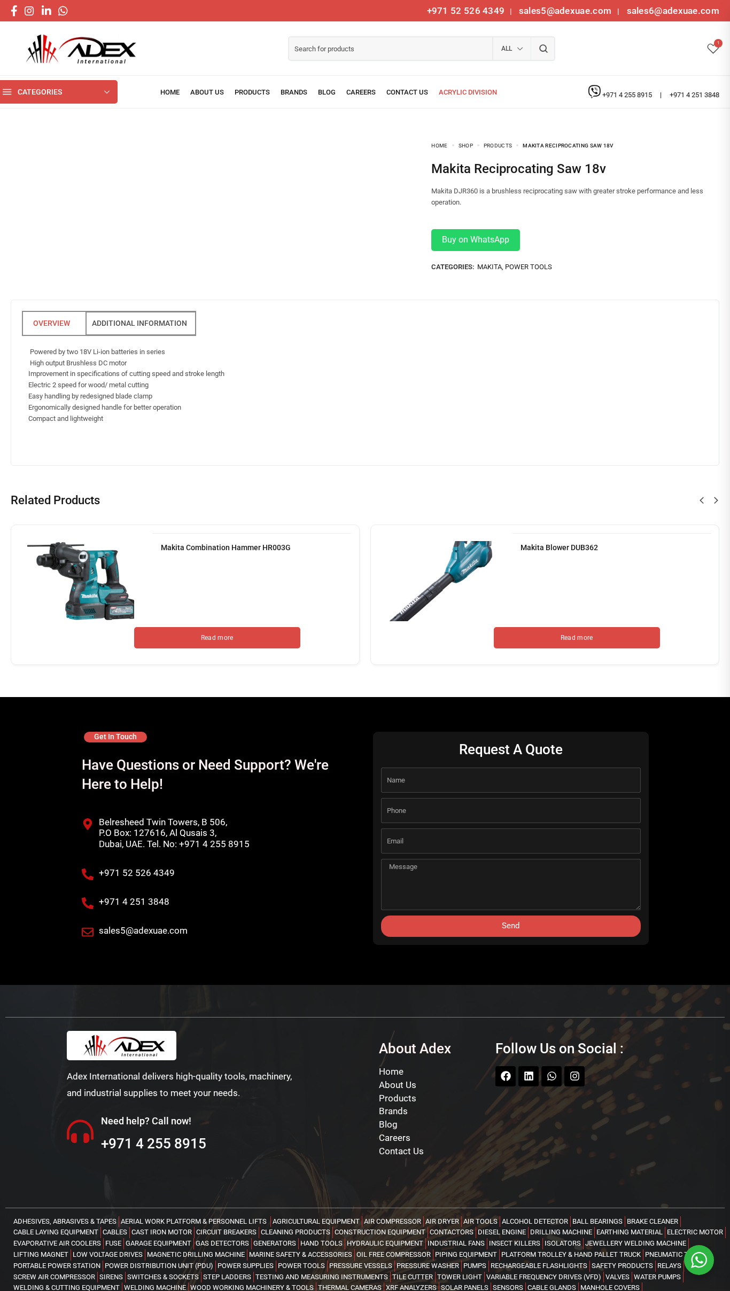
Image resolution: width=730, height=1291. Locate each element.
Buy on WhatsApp (475, 239)
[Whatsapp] (551, 1076)
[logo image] (77, 49)
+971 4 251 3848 (694, 95)
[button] (701, 500)
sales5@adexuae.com (566, 10)
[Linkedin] (528, 1076)
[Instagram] (574, 1076)
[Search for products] (543, 48)
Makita (489, 267)
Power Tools (528, 267)
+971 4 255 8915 (628, 95)
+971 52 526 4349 (466, 10)
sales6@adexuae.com (671, 10)
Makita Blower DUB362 (559, 547)
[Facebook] (505, 1076)
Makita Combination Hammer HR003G (226, 547)
